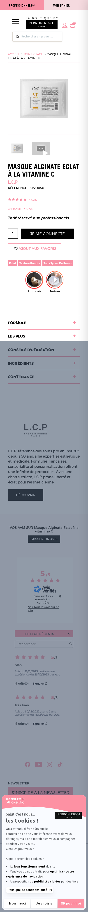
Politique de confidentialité (27, 890)
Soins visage (33, 54)
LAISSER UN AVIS (44, 539)
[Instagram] (49, 764)
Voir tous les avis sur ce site (43, 608)
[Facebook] (27, 764)
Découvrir (25, 495)
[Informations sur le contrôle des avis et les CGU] (60, 596)
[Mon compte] (64, 24)
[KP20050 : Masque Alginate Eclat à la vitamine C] (17, 148)
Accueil (14, 54)
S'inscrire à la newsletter (40, 792)
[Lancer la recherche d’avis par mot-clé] (70, 644)
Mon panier (61, 5)
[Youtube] (38, 764)
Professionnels (20, 5)
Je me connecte (47, 233)
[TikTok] (60, 764)
